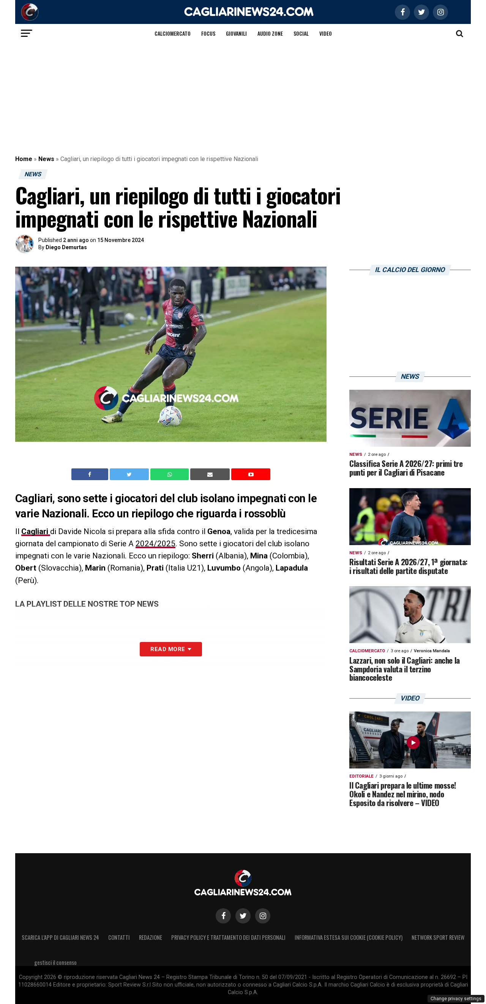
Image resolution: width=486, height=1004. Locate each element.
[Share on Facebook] (90, 474)
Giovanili (236, 33)
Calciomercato (173, 33)
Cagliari (35, 531)
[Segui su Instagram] (262, 915)
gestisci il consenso (55, 962)
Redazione (150, 937)
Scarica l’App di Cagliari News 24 (60, 937)
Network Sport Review (438, 937)
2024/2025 (155, 543)
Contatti (119, 937)
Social (301, 33)
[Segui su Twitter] (243, 915)
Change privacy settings (456, 998)
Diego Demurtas (66, 247)
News (46, 159)
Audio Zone (270, 33)
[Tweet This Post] (130, 474)
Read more (167, 649)
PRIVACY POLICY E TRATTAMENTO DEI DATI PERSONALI (228, 937)
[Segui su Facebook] (223, 915)
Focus (208, 33)
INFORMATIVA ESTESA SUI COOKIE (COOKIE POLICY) (348, 937)
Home (23, 159)
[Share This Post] (170, 474)
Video (325, 33)
